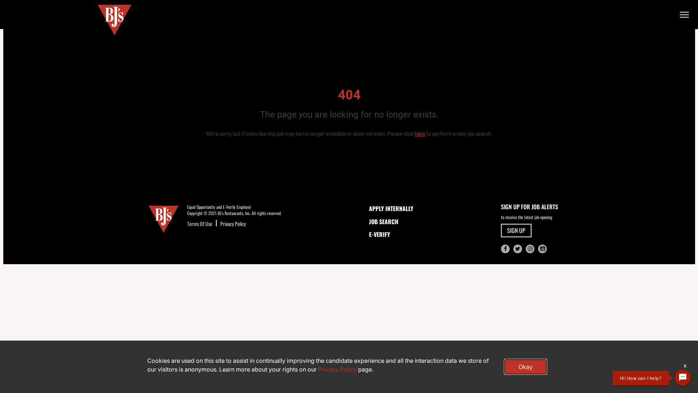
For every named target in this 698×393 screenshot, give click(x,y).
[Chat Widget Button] (683, 378)
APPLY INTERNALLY (391, 208)
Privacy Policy (233, 223)
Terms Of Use (199, 223)
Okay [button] (525, 366)
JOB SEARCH (383, 221)
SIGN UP (516, 230)
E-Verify (379, 234)
